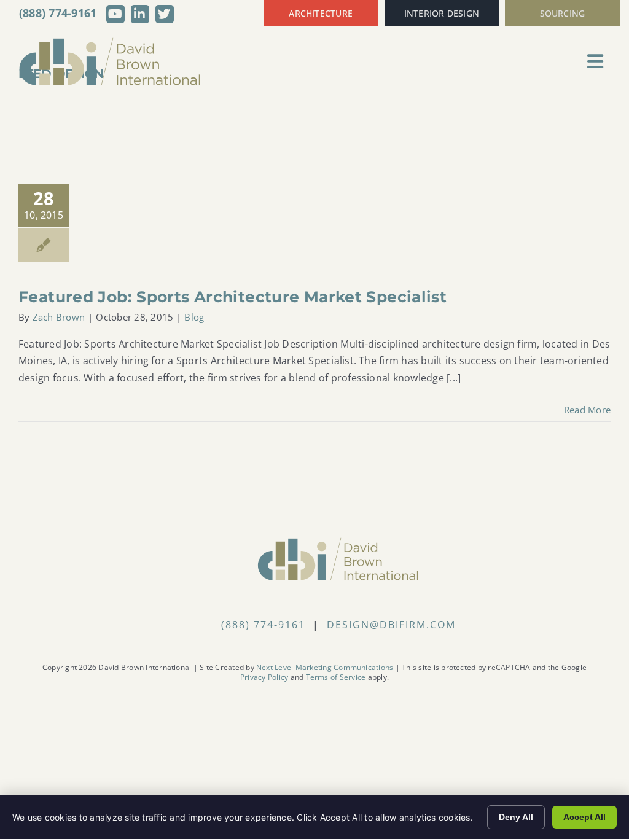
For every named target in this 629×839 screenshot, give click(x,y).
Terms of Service (336, 677)
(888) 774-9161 (58, 13)
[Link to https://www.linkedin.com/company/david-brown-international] (140, 14)
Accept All (584, 817)
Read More (587, 410)
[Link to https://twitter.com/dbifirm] (164, 14)
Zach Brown (59, 317)
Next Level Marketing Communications (324, 667)
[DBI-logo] (110, 42)
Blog (194, 317)
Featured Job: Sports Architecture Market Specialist (232, 296)
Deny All (516, 817)
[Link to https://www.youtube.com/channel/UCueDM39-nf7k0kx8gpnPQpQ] (115, 14)
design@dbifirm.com (391, 624)
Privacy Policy (264, 677)
